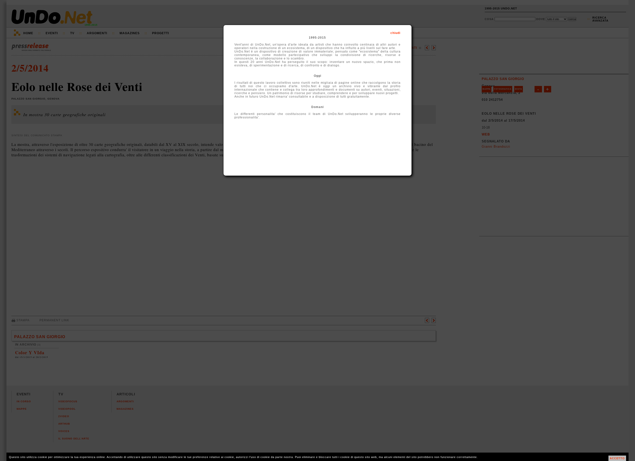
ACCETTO (617, 458)
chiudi (395, 33)
